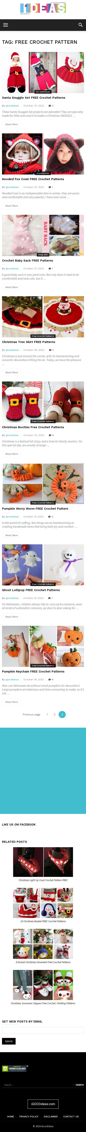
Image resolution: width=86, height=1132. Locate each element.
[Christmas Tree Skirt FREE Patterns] (43, 316)
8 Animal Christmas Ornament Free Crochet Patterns (43, 962)
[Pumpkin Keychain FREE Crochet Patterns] (43, 646)
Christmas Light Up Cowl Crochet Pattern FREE (43, 880)
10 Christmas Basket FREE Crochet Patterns (43, 921)
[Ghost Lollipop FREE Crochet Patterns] (43, 564)
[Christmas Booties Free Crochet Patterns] (43, 402)
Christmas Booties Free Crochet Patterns (33, 427)
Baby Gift (43, 255)
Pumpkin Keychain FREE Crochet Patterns (33, 671)
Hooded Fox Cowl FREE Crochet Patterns (33, 179)
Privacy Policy (28, 1116)
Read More (13, 125)
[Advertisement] (43, 771)
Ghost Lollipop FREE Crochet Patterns (31, 590)
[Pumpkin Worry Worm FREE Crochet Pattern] (43, 483)
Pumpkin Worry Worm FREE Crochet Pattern (35, 508)
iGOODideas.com (43, 1104)
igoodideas (12, 105)
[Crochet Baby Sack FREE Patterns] (43, 235)
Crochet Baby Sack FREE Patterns (27, 260)
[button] (80, 24)
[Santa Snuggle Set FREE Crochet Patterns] (43, 72)
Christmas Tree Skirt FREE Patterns (28, 342)
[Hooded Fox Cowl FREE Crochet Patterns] (43, 153)
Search (79, 1084)
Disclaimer (51, 1116)
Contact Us (71, 1116)
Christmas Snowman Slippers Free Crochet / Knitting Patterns (43, 1003)
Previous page (31, 714)
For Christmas (43, 92)
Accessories (43, 173)
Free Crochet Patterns (43, 336)
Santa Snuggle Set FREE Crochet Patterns (33, 97)
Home (10, 1116)
